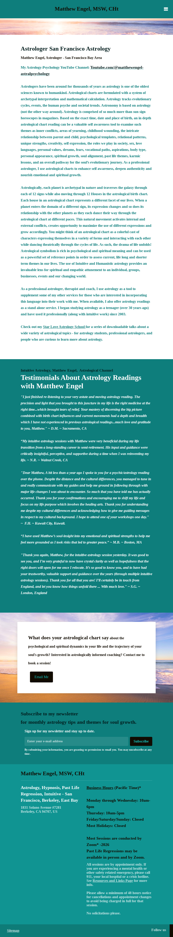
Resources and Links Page (113, 881)
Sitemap (13, 930)
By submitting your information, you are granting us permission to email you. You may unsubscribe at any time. (88, 751)
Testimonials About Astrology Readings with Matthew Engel (81, 381)
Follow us (158, 930)
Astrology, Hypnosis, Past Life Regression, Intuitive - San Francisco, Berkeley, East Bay (50, 794)
